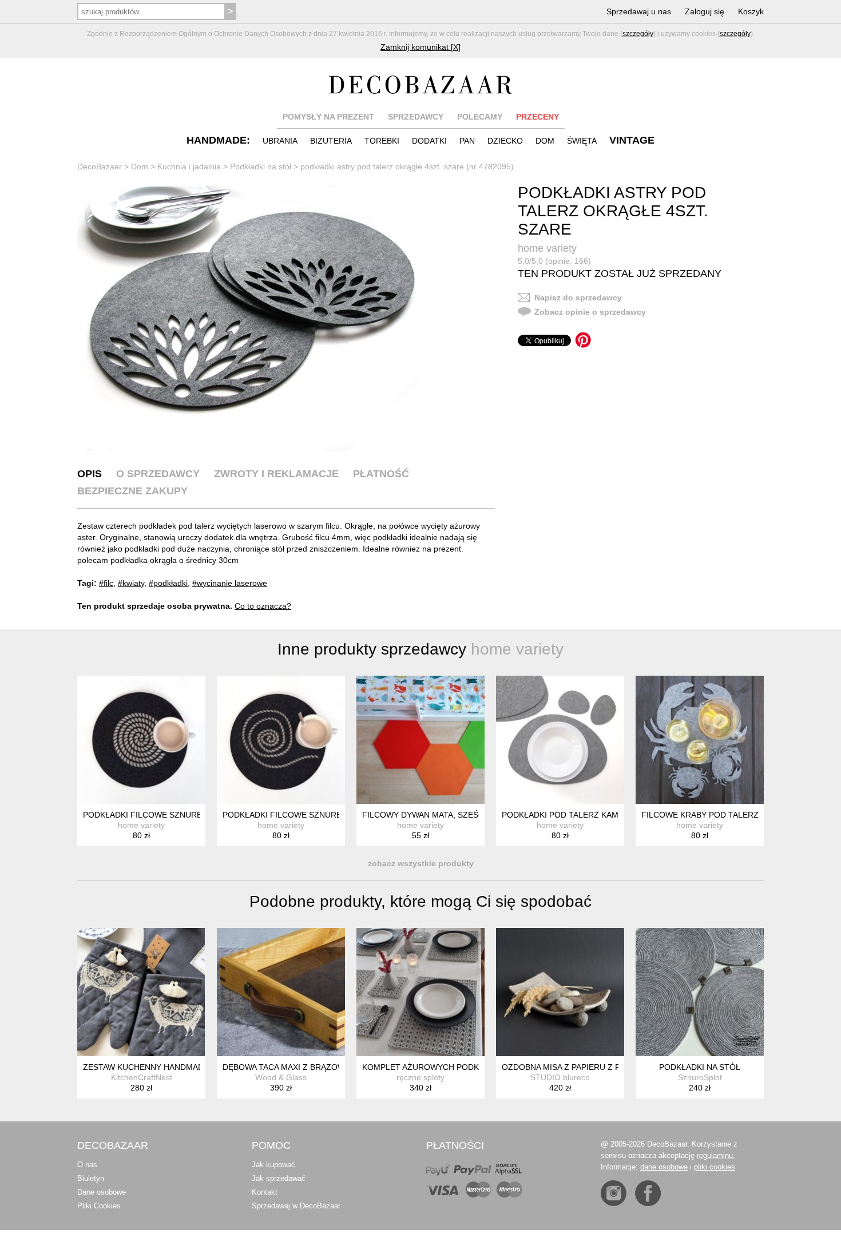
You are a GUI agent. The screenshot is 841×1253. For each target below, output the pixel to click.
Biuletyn (90, 1178)
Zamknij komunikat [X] (420, 46)
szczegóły (637, 34)
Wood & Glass (281, 1077)
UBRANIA (280, 140)
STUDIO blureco (560, 1077)
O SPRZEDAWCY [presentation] (158, 473)
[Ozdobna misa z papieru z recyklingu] (560, 992)
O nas (87, 1164)
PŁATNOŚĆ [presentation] (381, 473)
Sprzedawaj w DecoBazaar (296, 1206)
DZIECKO (505, 140)
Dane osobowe (101, 1192)
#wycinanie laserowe (229, 583)
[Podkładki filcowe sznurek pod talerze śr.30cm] (281, 740)
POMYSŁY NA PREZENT (328, 116)
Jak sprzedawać (279, 1178)
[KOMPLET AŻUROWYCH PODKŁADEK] (420, 992)
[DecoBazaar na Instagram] (613, 1193)
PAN (467, 140)
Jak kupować (273, 1164)
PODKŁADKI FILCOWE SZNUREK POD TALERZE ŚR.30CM (332, 814)
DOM (544, 140)
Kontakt (264, 1192)
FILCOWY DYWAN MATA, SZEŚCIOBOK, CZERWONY (461, 814)
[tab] (89, 473)
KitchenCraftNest (141, 1077)
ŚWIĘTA (582, 140)
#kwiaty (131, 583)
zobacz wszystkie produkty (421, 863)
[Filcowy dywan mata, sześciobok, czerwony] (420, 740)
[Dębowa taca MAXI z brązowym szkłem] (281, 992)
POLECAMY (479, 116)
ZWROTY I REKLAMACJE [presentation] (276, 473)
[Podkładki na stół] (700, 992)
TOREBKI (381, 140)
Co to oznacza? (263, 605)
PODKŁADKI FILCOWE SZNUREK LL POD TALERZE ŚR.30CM (197, 814)
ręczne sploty (420, 1077)
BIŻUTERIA (331, 140)
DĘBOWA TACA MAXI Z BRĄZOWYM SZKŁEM (307, 1067)
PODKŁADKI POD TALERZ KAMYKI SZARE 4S (587, 814)
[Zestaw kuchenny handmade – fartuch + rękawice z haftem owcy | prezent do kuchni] (141, 992)
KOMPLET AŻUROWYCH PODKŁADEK (433, 1067)
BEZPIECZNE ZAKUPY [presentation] (132, 491)
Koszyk (751, 11)
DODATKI (429, 140)
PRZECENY (537, 116)
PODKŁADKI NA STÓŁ (699, 1067)
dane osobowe (664, 1167)
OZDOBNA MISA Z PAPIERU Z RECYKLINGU (584, 1067)
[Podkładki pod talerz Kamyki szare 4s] (560, 740)
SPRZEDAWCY (415, 116)
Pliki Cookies (99, 1206)
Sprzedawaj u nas (638, 11)
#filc (106, 583)
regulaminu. (716, 1155)
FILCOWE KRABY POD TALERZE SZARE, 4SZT (729, 814)
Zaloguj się (704, 11)
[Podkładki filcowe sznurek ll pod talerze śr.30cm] (141, 740)
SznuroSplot (700, 1077)
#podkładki (168, 583)
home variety (547, 248)
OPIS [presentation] (89, 473)
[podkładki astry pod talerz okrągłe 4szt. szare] (248, 319)
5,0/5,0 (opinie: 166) (554, 260)
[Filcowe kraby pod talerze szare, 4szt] (700, 740)
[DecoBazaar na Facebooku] (648, 1193)
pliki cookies (714, 1167)
